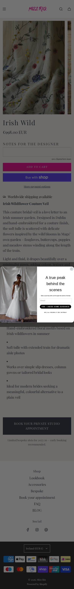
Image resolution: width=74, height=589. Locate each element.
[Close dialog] (71, 268)
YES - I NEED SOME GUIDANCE (55, 307)
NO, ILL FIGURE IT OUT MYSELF (55, 312)
